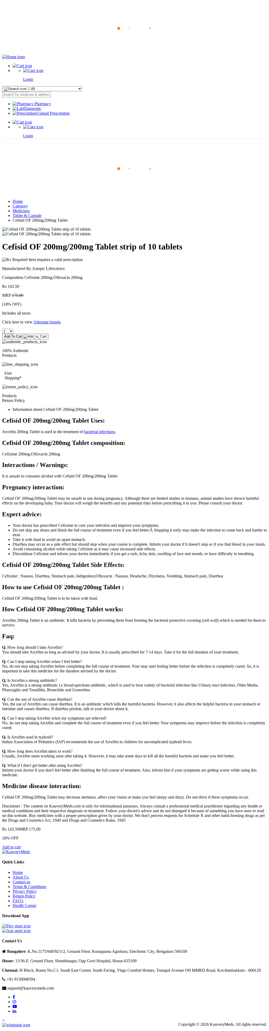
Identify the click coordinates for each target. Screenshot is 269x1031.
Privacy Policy (25, 891)
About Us (21, 877)
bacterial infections (99, 431)
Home (18, 201)
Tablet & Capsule (27, 215)
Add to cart (11, 847)
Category (20, 206)
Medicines (21, 211)
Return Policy (24, 896)
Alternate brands (47, 322)
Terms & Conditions (29, 886)
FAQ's (18, 901)
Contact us (21, 882)
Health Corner (24, 905)
